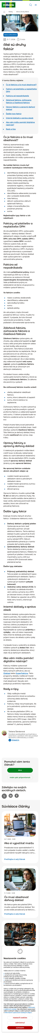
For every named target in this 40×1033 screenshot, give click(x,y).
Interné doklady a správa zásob (19, 118)
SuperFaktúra (22, 673)
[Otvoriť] (30, 4)
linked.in (15, 740)
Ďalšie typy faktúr (14, 114)
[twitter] (4, 796)
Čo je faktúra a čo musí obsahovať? (21, 85)
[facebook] (17, 796)
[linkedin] (11, 796)
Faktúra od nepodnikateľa (17, 96)
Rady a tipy (11, 129)
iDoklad (6, 673)
